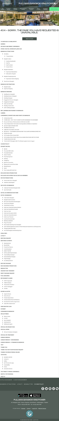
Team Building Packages (9, 254)
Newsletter (4, 268)
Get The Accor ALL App (9, 363)
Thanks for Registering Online (10, 352)
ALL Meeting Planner (8, 260)
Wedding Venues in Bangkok (10, 96)
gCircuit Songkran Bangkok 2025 (11, 125)
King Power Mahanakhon (11, 71)
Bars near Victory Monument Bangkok (12, 201)
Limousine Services (8, 368)
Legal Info (4, 233)
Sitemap (3, 309)
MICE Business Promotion (8, 266)
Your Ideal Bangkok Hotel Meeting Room (12, 230)
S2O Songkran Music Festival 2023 (11, 135)
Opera (5, 168)
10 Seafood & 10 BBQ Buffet (9, 41)
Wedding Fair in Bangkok (9, 94)
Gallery (5, 361)
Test (2, 344)
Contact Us (6, 359)
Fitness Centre (7, 316)
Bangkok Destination (8, 69)
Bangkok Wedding (45, 9)
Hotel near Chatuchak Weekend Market (12, 207)
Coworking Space (8, 249)
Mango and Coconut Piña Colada (11, 164)
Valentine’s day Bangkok (9, 182)
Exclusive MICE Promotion (9, 173)
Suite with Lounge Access (9, 303)
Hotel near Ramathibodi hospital (11, 209)
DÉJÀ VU (3, 376)
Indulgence (6, 160)
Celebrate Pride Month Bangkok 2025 (12, 188)
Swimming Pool (7, 322)
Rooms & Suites (8, 9)
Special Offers (15, 9)
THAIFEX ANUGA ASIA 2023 (9, 139)
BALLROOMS (6, 245)
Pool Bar (6, 288)
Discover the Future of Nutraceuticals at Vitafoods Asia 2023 (16, 122)
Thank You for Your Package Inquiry (12, 349)
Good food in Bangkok (9, 203)
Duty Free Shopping (8, 88)
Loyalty (3, 235)
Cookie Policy (5, 144)
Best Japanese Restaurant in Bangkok (12, 110)
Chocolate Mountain (8, 152)
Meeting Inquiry (6, 238)
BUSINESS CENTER (8, 357)
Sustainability (7, 365)
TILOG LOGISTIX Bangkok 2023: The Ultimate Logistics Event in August (19, 141)
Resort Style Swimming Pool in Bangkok (12, 224)
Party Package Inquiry (7, 273)
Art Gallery (6, 54)
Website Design (42, 408)
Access (5, 366)
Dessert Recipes (5, 146)
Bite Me (5, 149)
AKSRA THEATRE (7, 251)
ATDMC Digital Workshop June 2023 (11, 49)
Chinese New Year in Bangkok (10, 180)
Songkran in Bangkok (7, 311)
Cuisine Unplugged (8, 286)
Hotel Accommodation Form (9, 192)
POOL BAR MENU (5, 275)
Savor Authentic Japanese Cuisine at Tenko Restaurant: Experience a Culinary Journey (22, 226)
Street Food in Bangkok (9, 81)
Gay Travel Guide (7, 189)
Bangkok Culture (7, 58)
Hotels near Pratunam (8, 217)
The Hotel (2, 9)
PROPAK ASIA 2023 (8, 133)
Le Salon (6, 318)
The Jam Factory (9, 56)
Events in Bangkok (20, 379)
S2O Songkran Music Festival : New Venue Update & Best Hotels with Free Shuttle (21, 137)
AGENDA (3, 44)
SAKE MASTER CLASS (6, 306)
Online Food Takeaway (7, 270)
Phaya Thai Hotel (7, 222)
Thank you (4, 347)
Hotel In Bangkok (6, 195)
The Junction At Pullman (9, 284)
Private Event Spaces (8, 247)
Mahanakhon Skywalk (11, 73)
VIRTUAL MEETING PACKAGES (10, 252)
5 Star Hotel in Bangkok (9, 197)
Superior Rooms (7, 294)
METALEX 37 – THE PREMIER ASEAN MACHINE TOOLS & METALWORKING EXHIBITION (22, 131)
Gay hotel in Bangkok (7, 185)
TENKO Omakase (7, 282)
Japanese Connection (8, 162)
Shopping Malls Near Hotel (9, 228)
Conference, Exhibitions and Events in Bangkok (15, 115)
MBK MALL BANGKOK (8, 220)
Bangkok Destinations (8, 84)
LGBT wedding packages (9, 107)
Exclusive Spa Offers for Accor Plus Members (14, 175)
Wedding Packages (8, 98)
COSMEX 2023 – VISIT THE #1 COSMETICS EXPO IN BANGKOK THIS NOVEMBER (21, 120)
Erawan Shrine (9, 67)
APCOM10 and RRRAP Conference (10, 46)
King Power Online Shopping (12, 78)
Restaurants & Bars (23, 9)
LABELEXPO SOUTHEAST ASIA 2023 (11, 129)
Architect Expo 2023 (8, 118)
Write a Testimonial (7, 374)
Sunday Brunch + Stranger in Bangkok (12, 342)
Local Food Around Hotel (9, 219)
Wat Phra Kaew (9, 65)
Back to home (29, 39)
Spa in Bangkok (7, 320)
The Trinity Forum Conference (10, 371)
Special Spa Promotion (8, 327)
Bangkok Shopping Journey (10, 76)
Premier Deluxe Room (8, 297)
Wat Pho (8, 63)
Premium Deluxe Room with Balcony (11, 299)
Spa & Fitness (38, 9)
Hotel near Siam (7, 211)
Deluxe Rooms (7, 295)
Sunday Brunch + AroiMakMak (10, 340)
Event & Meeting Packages (9, 256)
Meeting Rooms (7, 243)
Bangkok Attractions (7, 51)
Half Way (6, 158)
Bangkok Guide (7, 86)
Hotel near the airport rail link (10, 213)
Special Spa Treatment (7, 335)
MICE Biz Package (6, 263)
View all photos (48, 23)
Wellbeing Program (8, 324)
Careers (3, 113)
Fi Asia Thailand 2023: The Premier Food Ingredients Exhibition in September (20, 123)
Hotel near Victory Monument (10, 215)
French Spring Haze (8, 156)
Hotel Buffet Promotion (9, 205)
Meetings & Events (31, 9)
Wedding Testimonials (9, 105)
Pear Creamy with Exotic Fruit (10, 170)
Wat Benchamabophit (10, 61)
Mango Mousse (7, 166)
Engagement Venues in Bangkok (11, 100)
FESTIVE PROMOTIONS (7, 178)
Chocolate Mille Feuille (9, 151)
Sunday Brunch (5, 337)
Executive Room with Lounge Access (12, 301)
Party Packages (7, 258)
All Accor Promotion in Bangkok (10, 332)
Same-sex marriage (8, 103)
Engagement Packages (9, 102)
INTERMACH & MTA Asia (9, 127)
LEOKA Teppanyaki (8, 280)
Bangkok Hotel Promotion (9, 199)
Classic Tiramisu (7, 154)
